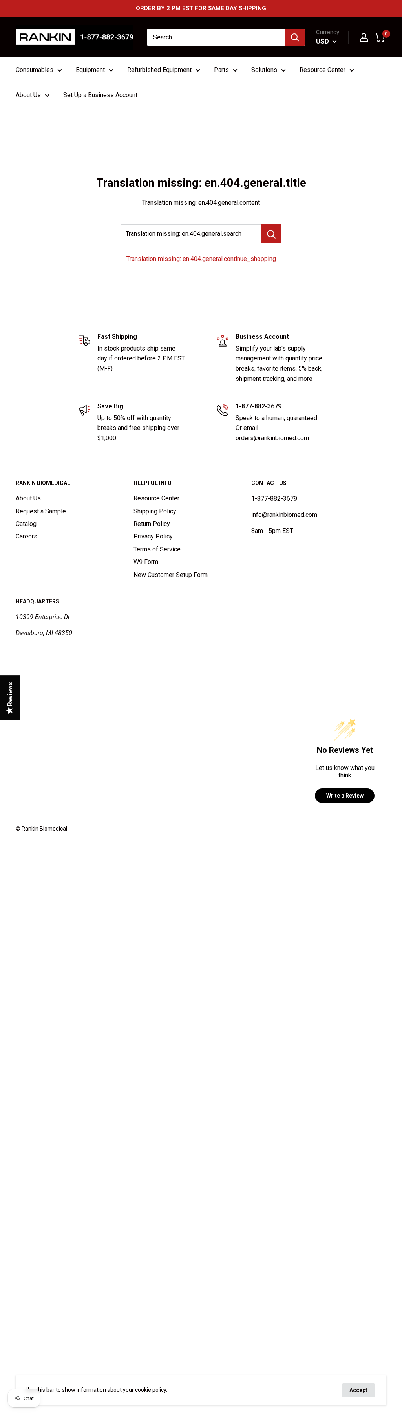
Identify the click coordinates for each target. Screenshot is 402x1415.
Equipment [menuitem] (90, 70)
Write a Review (345, 795)
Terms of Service (157, 549)
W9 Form (145, 562)
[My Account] (364, 37)
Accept (358, 1390)
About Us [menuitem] (28, 95)
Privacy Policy (153, 536)
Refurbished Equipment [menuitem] (159, 70)
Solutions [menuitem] (264, 70)
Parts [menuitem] (221, 70)
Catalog (26, 523)
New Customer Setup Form (170, 575)
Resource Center (156, 498)
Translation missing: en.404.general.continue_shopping (201, 259)
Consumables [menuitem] (34, 70)
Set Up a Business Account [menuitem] (100, 95)
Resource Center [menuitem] (322, 70)
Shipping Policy (154, 511)
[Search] (295, 37)
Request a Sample (41, 511)
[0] (380, 37)
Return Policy (151, 523)
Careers (26, 536)
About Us (28, 498)
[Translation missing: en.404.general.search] (271, 233)
